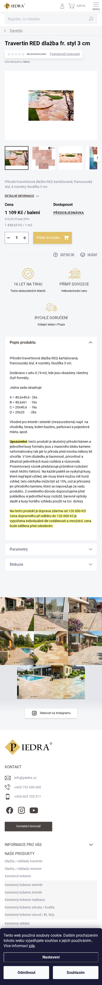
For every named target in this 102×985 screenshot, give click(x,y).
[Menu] (96, 6)
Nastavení (51, 957)
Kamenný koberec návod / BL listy (30, 915)
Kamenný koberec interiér (23, 892)
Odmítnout (26, 972)
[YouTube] (33, 809)
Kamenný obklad (17, 923)
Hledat (91, 19)
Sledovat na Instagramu (55, 713)
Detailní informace (19, 196)
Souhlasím (76, 972)
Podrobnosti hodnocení (65, 54)
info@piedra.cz (25, 778)
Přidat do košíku (48, 237)
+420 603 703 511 (27, 796)
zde (32, 946)
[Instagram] (21, 809)
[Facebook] (9, 809)
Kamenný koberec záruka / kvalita (30, 907)
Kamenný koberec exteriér (24, 885)
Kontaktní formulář (28, 826)
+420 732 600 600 (27, 787)
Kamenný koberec (18, 876)
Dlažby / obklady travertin (23, 861)
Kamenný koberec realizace (25, 900)
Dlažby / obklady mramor (23, 869)
